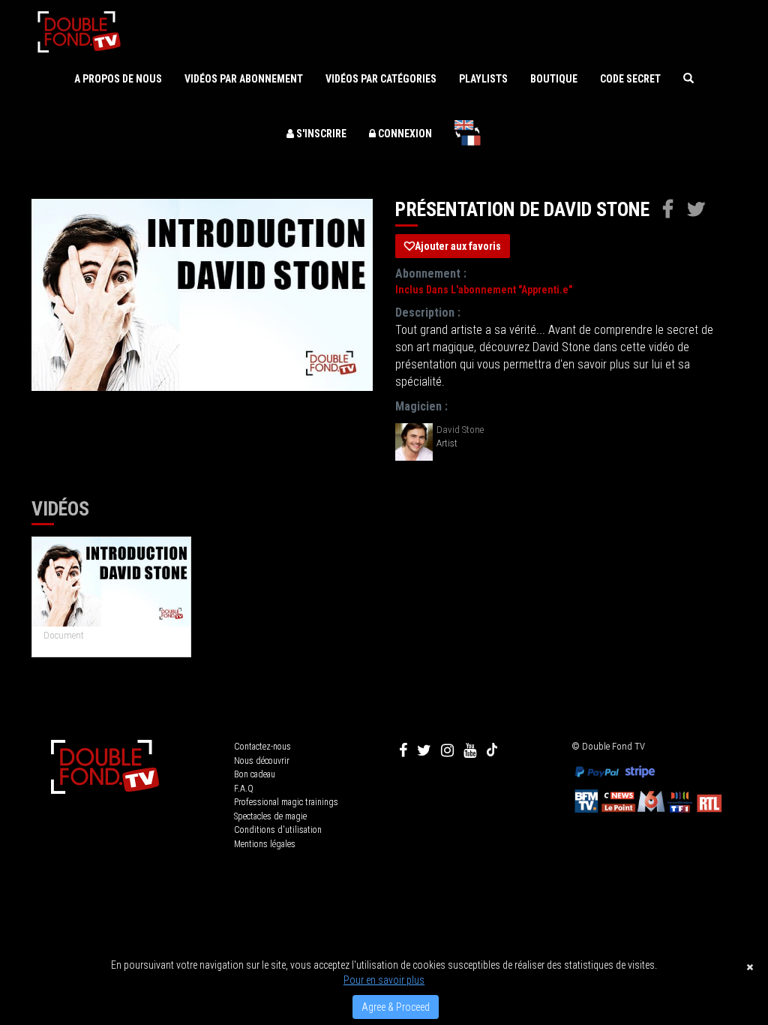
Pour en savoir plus (384, 980)
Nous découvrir (262, 761)
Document (64, 635)
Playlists (483, 79)
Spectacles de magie (270, 816)
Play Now (112, 582)
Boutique (554, 79)
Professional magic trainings (286, 802)
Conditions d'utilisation (278, 830)
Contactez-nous (262, 746)
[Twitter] (424, 750)
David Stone (460, 429)
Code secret (630, 79)
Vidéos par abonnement (243, 79)
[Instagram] (447, 750)
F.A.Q (244, 788)
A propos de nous (118, 79)
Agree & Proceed (396, 1007)
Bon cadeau (254, 774)
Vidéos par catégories (381, 79)
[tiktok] (492, 750)
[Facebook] (403, 750)
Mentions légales (265, 844)
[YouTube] (470, 750)
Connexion (404, 134)
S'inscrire (320, 134)
